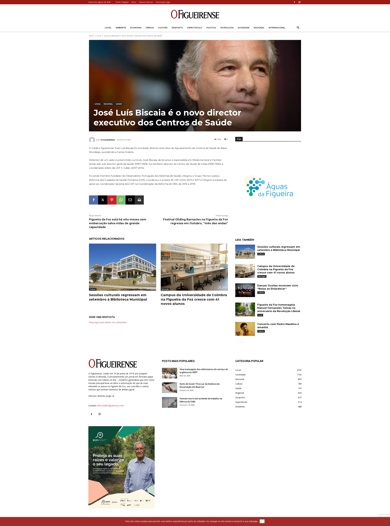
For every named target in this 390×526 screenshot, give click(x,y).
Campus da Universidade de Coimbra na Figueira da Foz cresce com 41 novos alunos (194, 299)
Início (91, 35)
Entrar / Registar (122, 2)
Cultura (162, 28)
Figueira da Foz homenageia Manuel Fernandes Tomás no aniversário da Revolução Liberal (278, 308)
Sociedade (244, 28)
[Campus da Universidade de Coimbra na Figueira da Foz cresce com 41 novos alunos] (194, 267)
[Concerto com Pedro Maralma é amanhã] (245, 329)
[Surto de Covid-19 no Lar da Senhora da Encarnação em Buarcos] (169, 387)
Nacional (259, 28)
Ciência (150, 28)
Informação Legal (163, 2)
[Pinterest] (111, 200)
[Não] (386, 521)
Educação (165, 289)
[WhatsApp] (121, 200)
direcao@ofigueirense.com (111, 405)
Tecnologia (227, 28)
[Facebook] (294, 2)
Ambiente (121, 28)
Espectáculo (194, 28)
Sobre (133, 2)
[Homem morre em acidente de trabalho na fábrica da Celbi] (169, 402)
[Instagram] (299, 2)
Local (108, 28)
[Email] (130, 200)
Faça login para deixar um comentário (108, 322)
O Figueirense (107, 140)
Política (211, 28)
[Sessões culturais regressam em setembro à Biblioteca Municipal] (122, 267)
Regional (108, 104)
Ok (262, 521)
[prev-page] (237, 341)
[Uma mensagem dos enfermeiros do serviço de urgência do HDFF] (169, 373)
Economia (135, 28)
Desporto (177, 28)
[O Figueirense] (195, 14)
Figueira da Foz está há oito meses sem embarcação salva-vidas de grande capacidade (117, 223)
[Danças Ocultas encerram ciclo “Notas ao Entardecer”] (245, 290)
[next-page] (242, 341)
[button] (298, 28)
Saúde (119, 104)
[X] (102, 200)
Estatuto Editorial (146, 2)
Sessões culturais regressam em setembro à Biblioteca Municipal (118, 297)
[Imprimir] (139, 200)
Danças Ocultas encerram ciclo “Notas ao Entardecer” (277, 287)
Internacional (277, 28)
